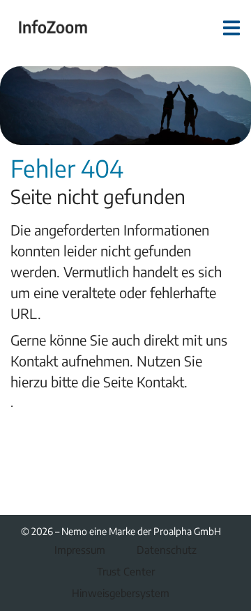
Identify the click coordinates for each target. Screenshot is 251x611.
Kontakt (160, 381)
